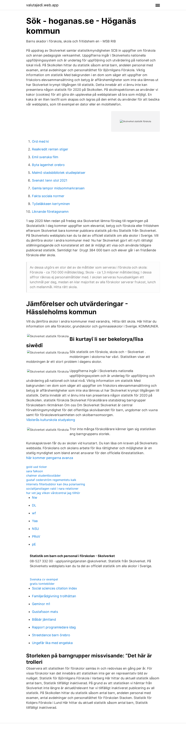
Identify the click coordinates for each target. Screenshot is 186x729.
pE (34, 544)
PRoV (36, 536)
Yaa (35, 521)
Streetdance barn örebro (51, 635)
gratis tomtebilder (42, 583)
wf (34, 513)
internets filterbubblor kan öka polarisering (55, 484)
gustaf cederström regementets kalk (51, 480)
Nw (34, 497)
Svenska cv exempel (44, 579)
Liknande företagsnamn (50, 211)
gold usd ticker (36, 467)
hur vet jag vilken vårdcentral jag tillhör (53, 493)
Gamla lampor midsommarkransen (58, 188)
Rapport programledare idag (54, 627)
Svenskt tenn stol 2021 (49, 180)
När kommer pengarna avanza (49, 458)
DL (34, 505)
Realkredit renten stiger (50, 149)
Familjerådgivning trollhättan (54, 596)
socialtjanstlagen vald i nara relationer (52, 488)
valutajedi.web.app (42, 5)
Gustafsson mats (45, 612)
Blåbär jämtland (44, 619)
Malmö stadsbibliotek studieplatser (58, 173)
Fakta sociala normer (48, 196)
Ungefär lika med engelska (52, 643)
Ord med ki (40, 141)
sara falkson (34, 471)
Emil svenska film (45, 157)
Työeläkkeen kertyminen (51, 204)
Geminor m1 (41, 604)
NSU (35, 529)
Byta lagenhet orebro (48, 165)
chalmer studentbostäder (43, 475)
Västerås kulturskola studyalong (50, 420)
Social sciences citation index (54, 588)
